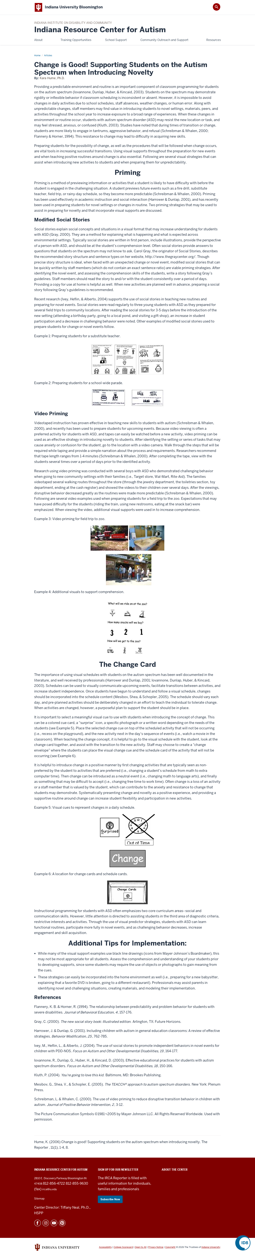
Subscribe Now (110, 1199)
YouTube (54, 1223)
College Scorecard (123, 1247)
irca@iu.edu (49, 1189)
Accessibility (105, 1247)
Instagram (45, 1223)
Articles (48, 55)
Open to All (140, 1247)
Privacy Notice (155, 1247)
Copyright (170, 1247)
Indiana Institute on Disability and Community (73, 23)
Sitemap (39, 1198)
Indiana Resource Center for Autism (100, 29)
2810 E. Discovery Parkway (51, 1178)
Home (37, 55)
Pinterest (62, 1223)
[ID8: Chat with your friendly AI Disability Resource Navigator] (242, 1243)
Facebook (37, 1223)
